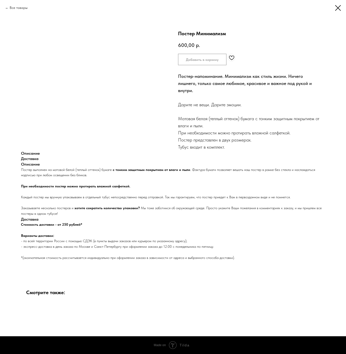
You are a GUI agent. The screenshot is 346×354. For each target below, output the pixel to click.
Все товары (19, 8)
